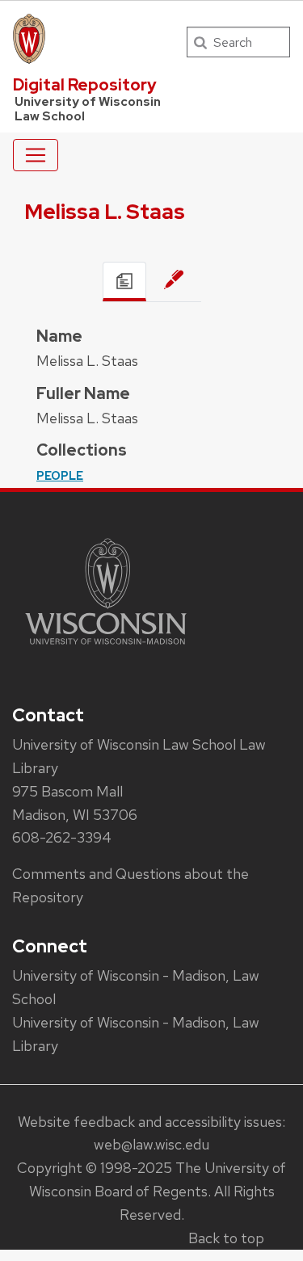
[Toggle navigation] (35, 155)
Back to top (226, 1238)
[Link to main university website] (106, 647)
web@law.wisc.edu (151, 1144)
